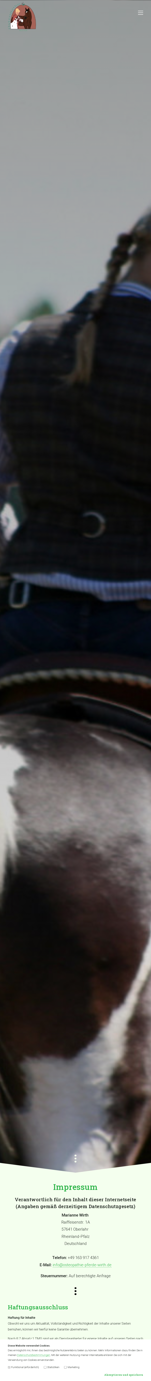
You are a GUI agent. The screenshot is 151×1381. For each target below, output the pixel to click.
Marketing (73, 1367)
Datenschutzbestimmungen (33, 1355)
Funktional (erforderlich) (25, 1367)
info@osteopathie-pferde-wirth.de (82, 1265)
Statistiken (53, 1367)
